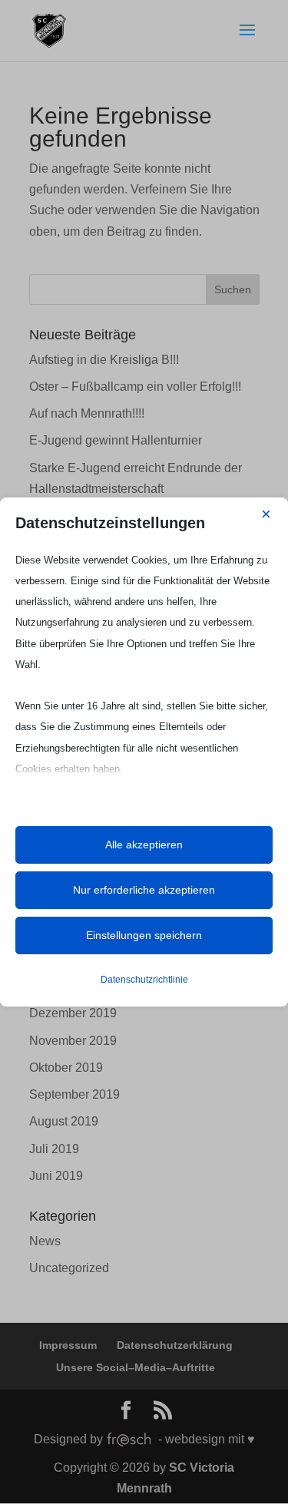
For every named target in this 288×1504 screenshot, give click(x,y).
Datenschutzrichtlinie (144, 979)
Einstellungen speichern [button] (144, 935)
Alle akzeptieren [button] (144, 844)
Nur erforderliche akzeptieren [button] (144, 890)
